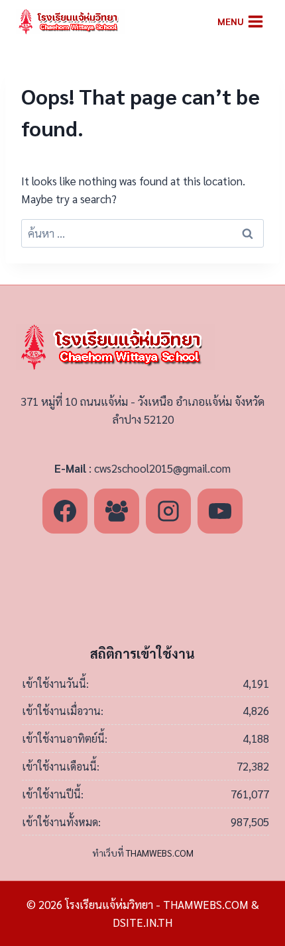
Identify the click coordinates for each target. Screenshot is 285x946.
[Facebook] (64, 511)
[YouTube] (220, 511)
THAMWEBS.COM (160, 853)
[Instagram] (168, 511)
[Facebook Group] (116, 511)
